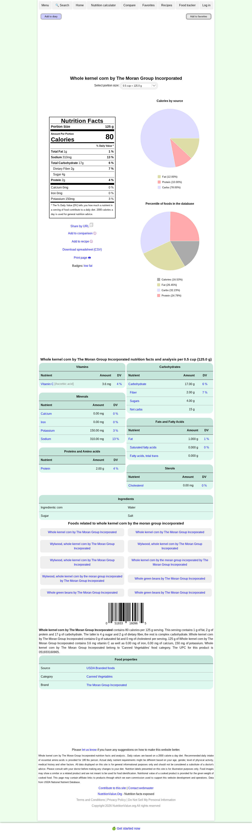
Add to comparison (80, 233)
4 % (119, 384)
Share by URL (80, 226)
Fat (130, 438)
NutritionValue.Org (110, 793)
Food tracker (187, 5)
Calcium (46, 413)
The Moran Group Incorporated (107, 685)
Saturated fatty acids (143, 447)
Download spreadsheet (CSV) (82, 249)
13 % (115, 438)
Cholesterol (136, 485)
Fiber (133, 392)
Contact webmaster (140, 788)
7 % (204, 392)
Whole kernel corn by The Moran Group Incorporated (82, 532)
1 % (206, 438)
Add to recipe (80, 241)
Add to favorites (198, 16)
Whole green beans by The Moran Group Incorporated (170, 578)
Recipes (166, 5)
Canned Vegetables (100, 676)
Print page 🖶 (82, 257)
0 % (115, 413)
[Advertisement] (126, 48)
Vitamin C (47, 384)
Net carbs (136, 409)
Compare (129, 5)
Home (80, 5)
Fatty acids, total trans (144, 455)
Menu (45, 5)
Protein (45, 468)
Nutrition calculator (103, 5)
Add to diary (51, 16)
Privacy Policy (116, 799)
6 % (204, 384)
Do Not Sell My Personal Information (152, 799)
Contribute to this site (112, 788)
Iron (43, 422)
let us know (89, 749)
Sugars (134, 401)
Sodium (46, 438)
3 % (115, 430)
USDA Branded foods (101, 668)
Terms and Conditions (90, 799)
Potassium (48, 430)
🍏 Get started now (126, 828)
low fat (88, 265)
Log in (206, 5)
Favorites (148, 5)
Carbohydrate (137, 384)
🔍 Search (62, 5)
